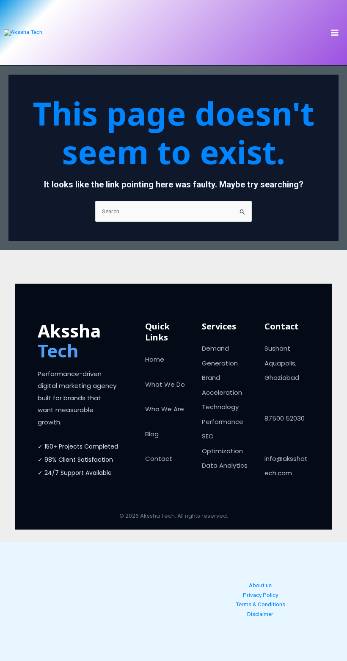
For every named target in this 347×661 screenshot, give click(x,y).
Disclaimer (260, 614)
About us (260, 585)
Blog (152, 434)
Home (154, 359)
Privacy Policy (260, 594)
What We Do (165, 384)
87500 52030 (284, 418)
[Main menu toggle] (335, 32)
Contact (158, 458)
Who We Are (164, 408)
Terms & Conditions (260, 604)
